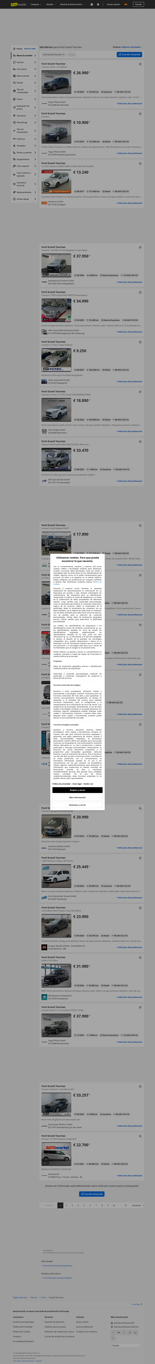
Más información (77, 797)
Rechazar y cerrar (77, 805)
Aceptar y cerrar (77, 790)
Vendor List (88, 784)
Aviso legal (76, 784)
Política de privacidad (61, 784)
